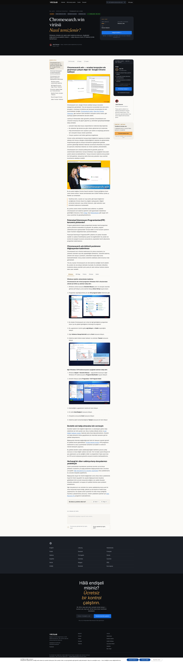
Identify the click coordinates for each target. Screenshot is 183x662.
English (51, 548)
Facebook (51, 646)
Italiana (51, 555)
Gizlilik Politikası (110, 641)
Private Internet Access (92, 442)
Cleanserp (70, 113)
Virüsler (79, 636)
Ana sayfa (52, 11)
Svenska (80, 559)
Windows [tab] (70, 274)
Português (81, 555)
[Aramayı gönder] (107, 2)
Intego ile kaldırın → (116, 32)
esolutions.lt (52, 642)
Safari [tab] (97, 274)
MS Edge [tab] (78, 274)
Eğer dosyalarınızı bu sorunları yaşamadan (86, 470)
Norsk (51, 562)
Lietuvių (80, 548)
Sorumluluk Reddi (110, 643)
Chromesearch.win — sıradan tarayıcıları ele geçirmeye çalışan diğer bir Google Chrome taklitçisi (56, 65)
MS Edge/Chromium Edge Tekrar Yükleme (56, 86)
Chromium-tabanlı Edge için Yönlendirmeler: (56, 90)
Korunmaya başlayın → (123, 88)
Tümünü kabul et (133, 659)
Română (80, 566)
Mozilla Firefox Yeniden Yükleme (57, 94)
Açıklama (109, 646)
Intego (85, 213)
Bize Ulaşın (109, 648)
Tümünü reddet (144, 659)
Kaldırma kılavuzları (62, 11)
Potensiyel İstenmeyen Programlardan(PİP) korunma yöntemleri (56, 72)
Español (51, 559)
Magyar (80, 562)
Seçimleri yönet (156, 659)
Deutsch (80, 551)
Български (110, 566)
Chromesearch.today (87, 111)
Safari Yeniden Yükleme (57, 99)
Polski (51, 551)
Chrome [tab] (91, 274)
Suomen (109, 559)
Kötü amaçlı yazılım (71, 2)
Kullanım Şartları (110, 638)
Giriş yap (130, 2)
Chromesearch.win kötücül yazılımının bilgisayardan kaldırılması (56, 78)
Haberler (63, 2)
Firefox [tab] (84, 274)
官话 (108, 562)
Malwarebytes (95, 213)
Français (109, 551)
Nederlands (110, 548)
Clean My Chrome (99, 111)
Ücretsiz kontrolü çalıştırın (102, 616)
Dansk (108, 555)
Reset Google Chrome (56, 97)
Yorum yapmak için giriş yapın (99, 527)
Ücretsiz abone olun (123, 133)
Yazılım (79, 2)
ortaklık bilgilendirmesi (74, 656)
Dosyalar (84, 2)
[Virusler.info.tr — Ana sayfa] (54, 2)
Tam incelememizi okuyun (124, 92)
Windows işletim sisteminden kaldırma (56, 82)
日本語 (51, 566)
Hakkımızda (109, 636)
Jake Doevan (56, 44)
